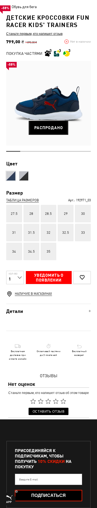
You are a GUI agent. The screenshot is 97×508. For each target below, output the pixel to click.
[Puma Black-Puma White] (24, 176)
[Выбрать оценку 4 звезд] (55, 401)
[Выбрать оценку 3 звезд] (48, 401)
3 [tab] (41, 151)
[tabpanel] (48, 103)
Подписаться (48, 495)
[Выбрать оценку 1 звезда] (33, 401)
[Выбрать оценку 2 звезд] (40, 401)
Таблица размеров (22, 200)
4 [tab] (55, 151)
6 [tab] (84, 151)
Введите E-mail (28, 479)
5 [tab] (70, 151)
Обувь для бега (24, 7)
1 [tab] (13, 151)
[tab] (48, 311)
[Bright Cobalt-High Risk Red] (11, 176)
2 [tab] (27, 151)
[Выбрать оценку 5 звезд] (63, 401)
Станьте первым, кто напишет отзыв (34, 33)
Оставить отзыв (49, 411)
